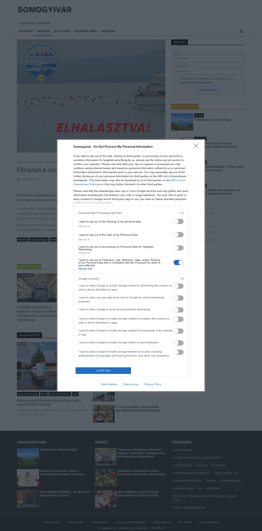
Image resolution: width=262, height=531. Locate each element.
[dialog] (131, 265)
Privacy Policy (152, 384)
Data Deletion (109, 384)
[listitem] (131, 213)
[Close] (197, 147)
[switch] (179, 221)
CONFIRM (103, 370)
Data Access (131, 384)
